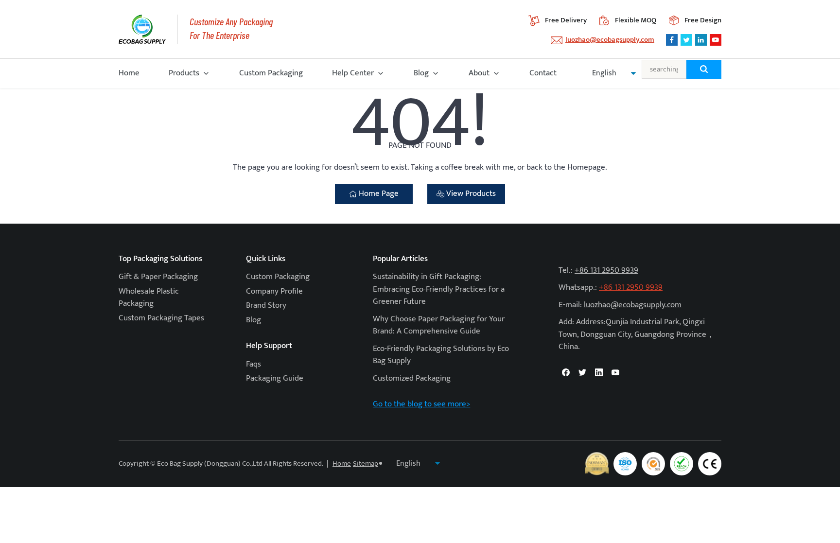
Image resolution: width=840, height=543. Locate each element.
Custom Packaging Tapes (161, 318)
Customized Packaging (412, 378)
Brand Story (266, 305)
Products (184, 73)
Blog (421, 73)
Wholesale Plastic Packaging (149, 297)
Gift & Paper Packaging (158, 276)
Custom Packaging (271, 73)
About (479, 73)
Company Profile (274, 291)
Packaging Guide (274, 378)
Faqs (253, 364)
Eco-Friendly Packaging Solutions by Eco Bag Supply (441, 355)
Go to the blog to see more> (421, 404)
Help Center (353, 73)
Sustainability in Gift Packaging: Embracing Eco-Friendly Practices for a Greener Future (439, 289)
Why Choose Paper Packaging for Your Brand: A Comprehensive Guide (439, 325)
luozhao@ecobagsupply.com (609, 40)
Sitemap (365, 463)
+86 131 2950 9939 (606, 270)
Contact (543, 73)
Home (129, 73)
